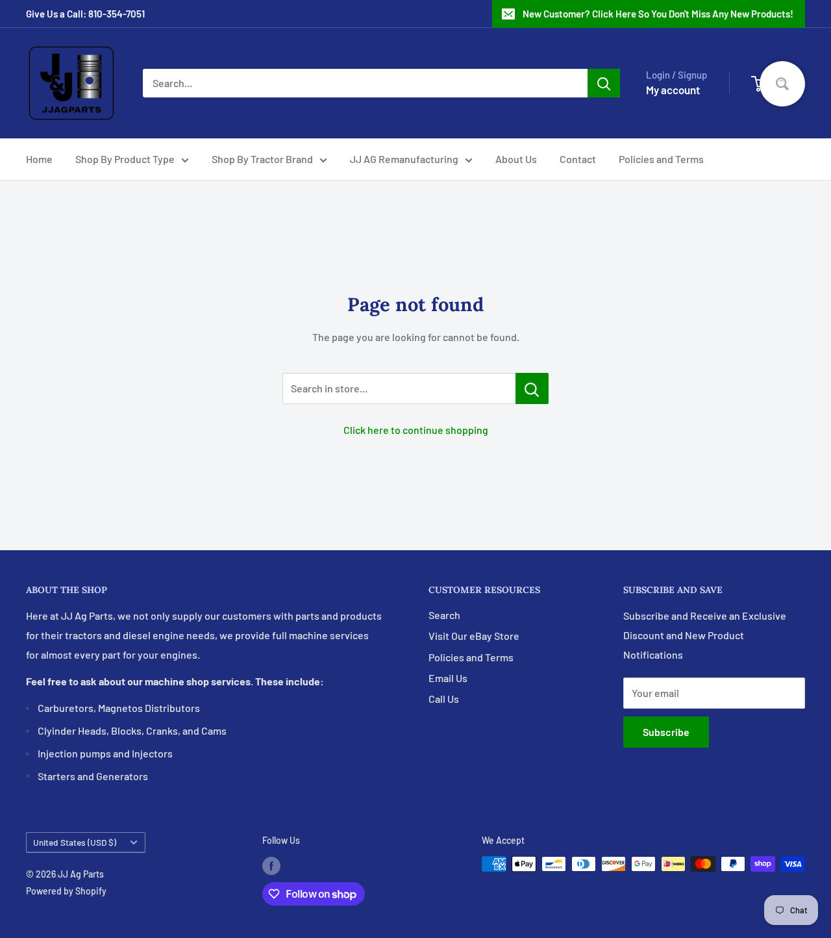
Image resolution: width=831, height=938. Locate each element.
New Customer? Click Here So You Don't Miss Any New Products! (658, 13)
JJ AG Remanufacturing (404, 159)
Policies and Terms (661, 159)
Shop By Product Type (125, 159)
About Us (516, 159)
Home (39, 159)
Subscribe (666, 732)
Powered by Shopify (66, 890)
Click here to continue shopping (415, 430)
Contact (578, 159)
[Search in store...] (532, 388)
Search (444, 615)
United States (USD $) (74, 842)
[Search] (604, 83)
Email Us (447, 678)
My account (673, 89)
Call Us (443, 698)
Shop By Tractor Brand (262, 159)
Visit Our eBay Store (473, 635)
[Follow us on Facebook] (271, 865)
